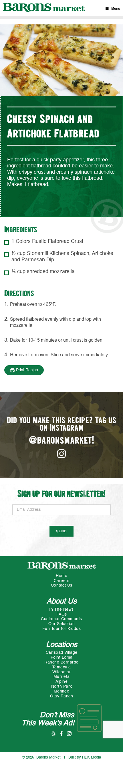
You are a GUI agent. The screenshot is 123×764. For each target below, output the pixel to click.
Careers (62, 581)
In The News (61, 610)
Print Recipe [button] (27, 370)
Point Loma (62, 657)
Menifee (62, 691)
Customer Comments (61, 619)
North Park (61, 686)
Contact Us (61, 585)
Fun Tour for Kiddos (61, 629)
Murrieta (61, 677)
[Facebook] (61, 733)
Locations (61, 645)
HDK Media (91, 757)
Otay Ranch (61, 696)
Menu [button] (115, 9)
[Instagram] (69, 733)
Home (61, 576)
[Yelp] (53, 733)
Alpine (61, 682)
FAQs (61, 614)
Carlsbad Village (62, 653)
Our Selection (61, 624)
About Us (62, 601)
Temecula (61, 667)
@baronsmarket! (61, 441)
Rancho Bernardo (61, 662)
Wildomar (61, 672)
